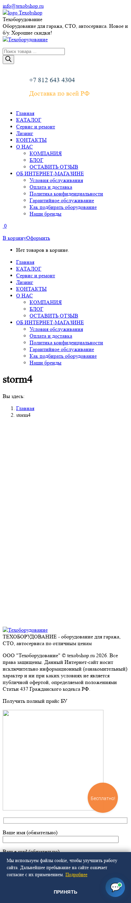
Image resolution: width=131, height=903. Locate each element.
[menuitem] (25, 113)
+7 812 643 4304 (52, 80)
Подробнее (76, 874)
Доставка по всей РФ (59, 93)
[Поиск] (8, 59)
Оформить (38, 238)
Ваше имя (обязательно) (30, 832)
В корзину (14, 238)
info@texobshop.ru (23, 6)
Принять (66, 892)
